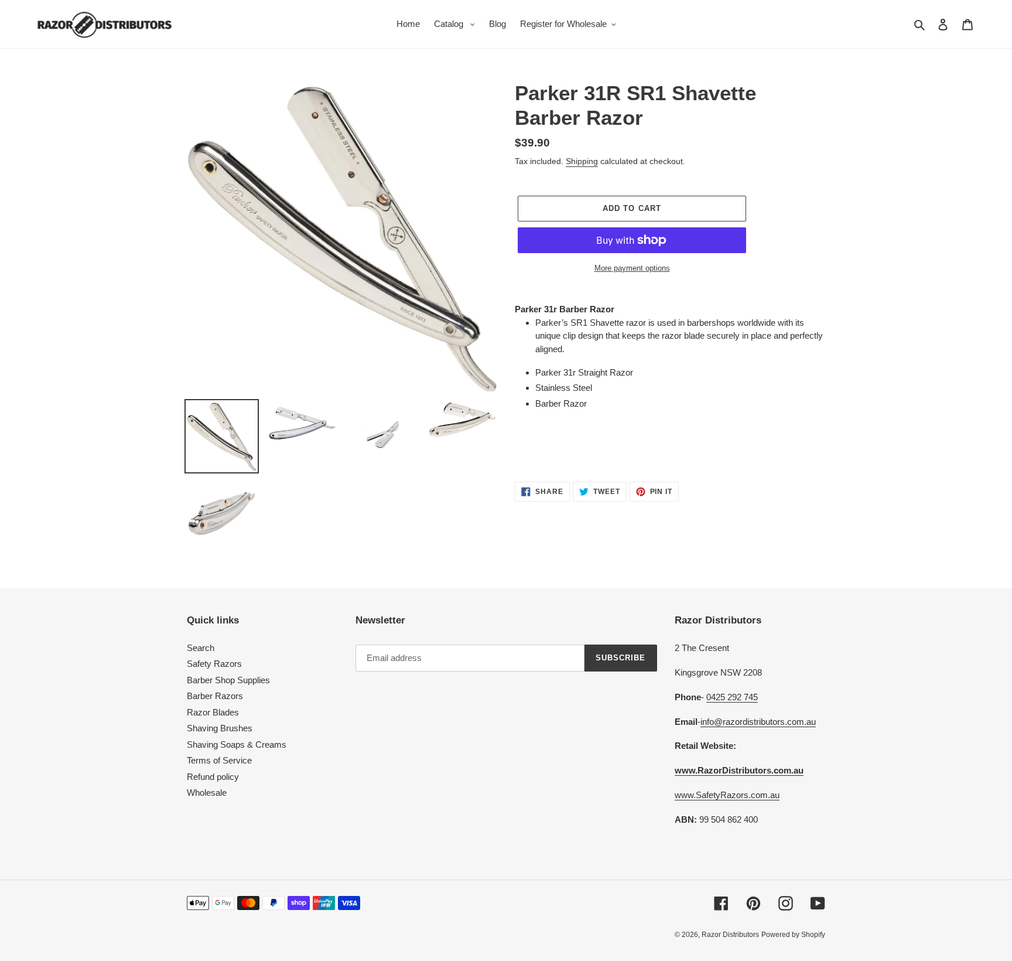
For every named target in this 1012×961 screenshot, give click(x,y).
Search (200, 648)
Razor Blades (213, 712)
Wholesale (207, 793)
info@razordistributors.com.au (758, 722)
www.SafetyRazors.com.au (727, 795)
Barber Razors (215, 696)
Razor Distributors (730, 935)
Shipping (582, 161)
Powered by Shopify (793, 935)
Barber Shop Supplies (228, 680)
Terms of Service (219, 760)
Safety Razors (214, 664)
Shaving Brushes (219, 728)
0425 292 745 (732, 697)
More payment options (632, 268)
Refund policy (213, 777)
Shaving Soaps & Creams (236, 744)
